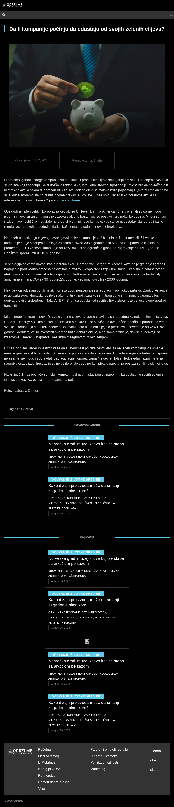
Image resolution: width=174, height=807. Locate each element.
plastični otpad (105, 503)
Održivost (86, 503)
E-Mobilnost (47, 762)
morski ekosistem (70, 456)
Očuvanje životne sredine (76, 438)
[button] (171, 15)
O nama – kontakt (103, 756)
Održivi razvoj (48, 756)
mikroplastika (58, 503)
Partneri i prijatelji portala (109, 749)
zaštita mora (77, 461)
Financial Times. (68, 200)
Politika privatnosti (104, 762)
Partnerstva (46, 775)
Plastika (54, 508)
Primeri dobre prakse (54, 782)
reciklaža (69, 508)
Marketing (97, 769)
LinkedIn (153, 760)
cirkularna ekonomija (64, 498)
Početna (44, 749)
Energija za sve (50, 769)
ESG (20, 409)
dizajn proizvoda (94, 498)
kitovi (52, 456)
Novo (29, 409)
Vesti (42, 788)
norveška (91, 456)
